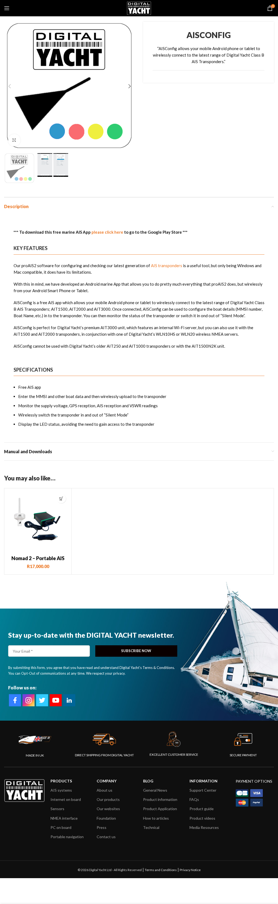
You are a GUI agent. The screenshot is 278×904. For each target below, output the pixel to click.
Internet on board (65, 799)
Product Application (160, 808)
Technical (151, 827)
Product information (160, 799)
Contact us (106, 836)
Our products (108, 799)
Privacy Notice (190, 870)
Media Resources (204, 827)
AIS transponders (166, 265)
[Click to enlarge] (14, 140)
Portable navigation (67, 836)
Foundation (106, 818)
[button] (61, 498)
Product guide (201, 808)
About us (104, 790)
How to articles (156, 818)
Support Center (202, 790)
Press (101, 827)
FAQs (194, 799)
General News (155, 790)
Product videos (202, 818)
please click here (107, 232)
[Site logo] (139, 7)
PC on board (60, 827)
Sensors (57, 808)
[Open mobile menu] (6, 8)
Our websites (108, 808)
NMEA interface (64, 818)
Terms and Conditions (161, 870)
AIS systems (61, 790)
